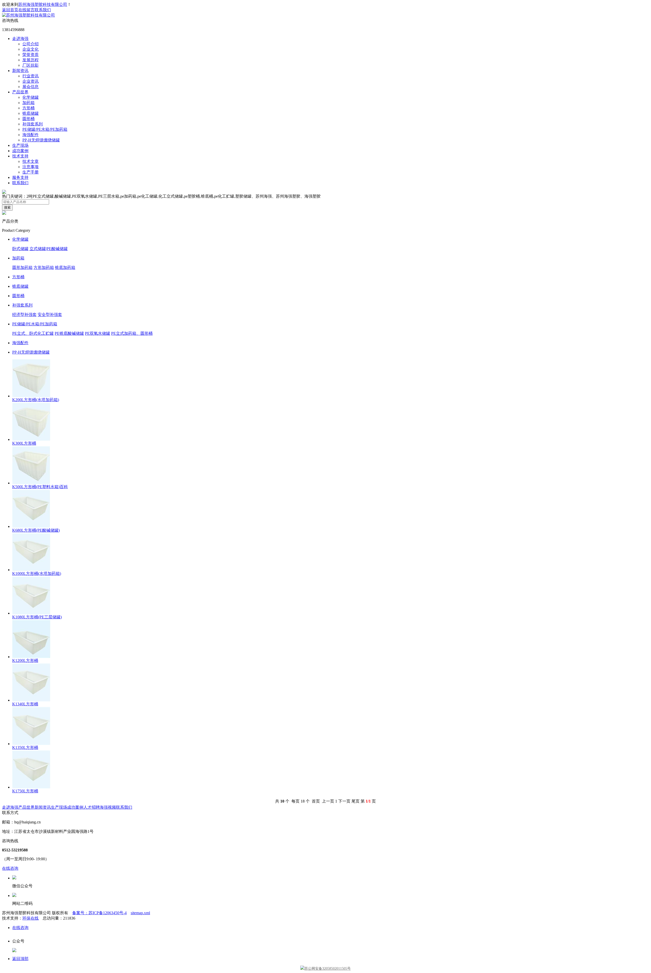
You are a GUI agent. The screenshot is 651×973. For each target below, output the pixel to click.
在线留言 (26, 10)
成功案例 (20, 151)
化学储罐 (30, 97)
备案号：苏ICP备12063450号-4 (99, 913)
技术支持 (20, 156)
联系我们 (43, 10)
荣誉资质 (30, 54)
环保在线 (30, 918)
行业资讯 (30, 76)
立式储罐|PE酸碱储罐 (48, 248)
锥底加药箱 (65, 267)
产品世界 (20, 92)
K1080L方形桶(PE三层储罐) (37, 617)
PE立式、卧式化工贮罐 (33, 333)
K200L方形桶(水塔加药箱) (35, 400)
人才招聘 (91, 807)
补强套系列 (32, 124)
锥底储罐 (30, 113)
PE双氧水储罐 (97, 333)
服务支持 (20, 177)
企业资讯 (30, 81)
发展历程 (30, 60)
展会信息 (30, 86)
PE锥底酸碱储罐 (69, 333)
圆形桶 (28, 119)
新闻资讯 (20, 70)
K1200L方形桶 (25, 660)
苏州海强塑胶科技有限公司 (42, 4)
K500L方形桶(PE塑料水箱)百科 (40, 487)
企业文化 (30, 49)
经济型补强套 (24, 314)
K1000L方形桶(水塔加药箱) (36, 573)
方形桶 (28, 108)
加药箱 (28, 102)
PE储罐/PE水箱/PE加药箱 (44, 129)
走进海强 (20, 38)
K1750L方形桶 (25, 791)
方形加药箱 (44, 267)
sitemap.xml (140, 913)
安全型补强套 (50, 314)
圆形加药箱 (22, 267)
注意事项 (30, 167)
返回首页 (10, 10)
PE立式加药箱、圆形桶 (132, 333)
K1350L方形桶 (25, 747)
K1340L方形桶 (25, 704)
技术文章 (30, 161)
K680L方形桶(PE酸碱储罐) (36, 530)
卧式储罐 (20, 248)
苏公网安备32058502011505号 (327, 968)
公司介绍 (30, 44)
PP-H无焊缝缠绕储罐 (41, 140)
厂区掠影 (30, 65)
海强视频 (108, 807)
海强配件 (30, 135)
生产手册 (30, 172)
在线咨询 (10, 868)
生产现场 (20, 145)
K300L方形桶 (24, 443)
